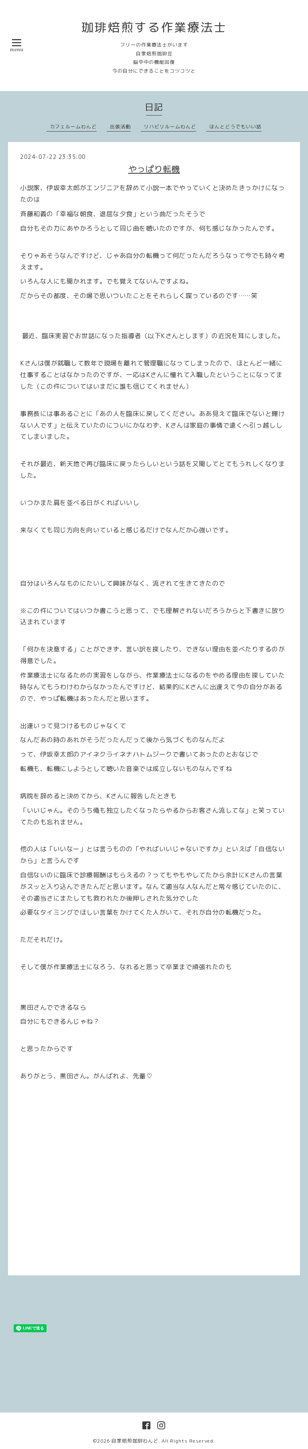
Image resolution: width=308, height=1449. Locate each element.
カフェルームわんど (73, 126)
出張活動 (120, 126)
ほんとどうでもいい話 (235, 126)
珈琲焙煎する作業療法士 (154, 27)
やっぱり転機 (154, 169)
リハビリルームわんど (170, 126)
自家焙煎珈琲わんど (134, 1440)
